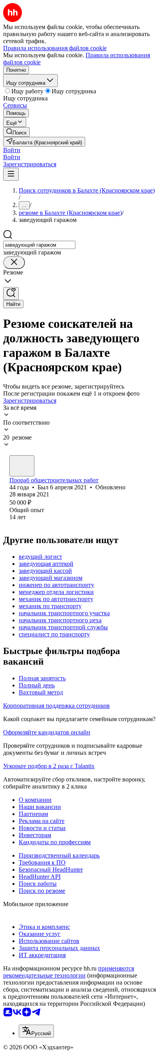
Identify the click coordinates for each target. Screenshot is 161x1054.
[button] (11, 150)
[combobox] (39, 245)
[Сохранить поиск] (11, 293)
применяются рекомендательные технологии (68, 972)
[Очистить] (14, 262)
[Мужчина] (21, 465)
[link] (16, 132)
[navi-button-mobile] (11, 174)
